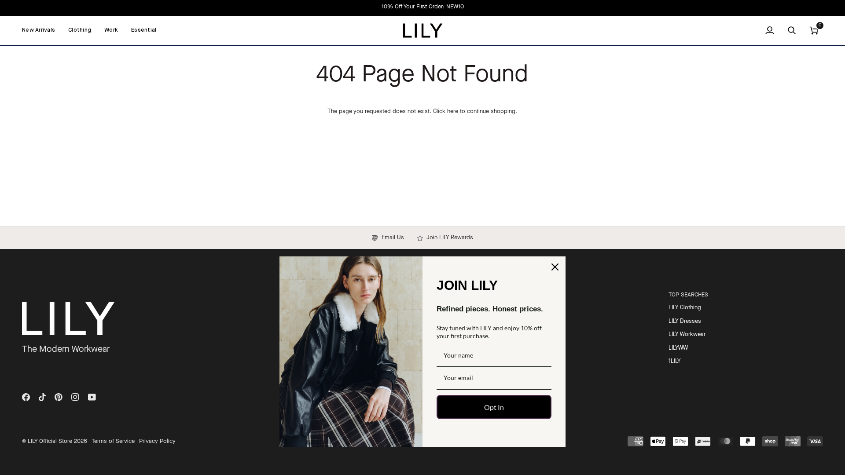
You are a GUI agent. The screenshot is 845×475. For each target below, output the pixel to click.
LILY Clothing (685, 308)
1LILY (674, 361)
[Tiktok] (42, 397)
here (452, 111)
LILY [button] (517, 295)
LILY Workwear (687, 334)
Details (654, 7)
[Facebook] (26, 397)
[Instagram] (75, 397)
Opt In (494, 407)
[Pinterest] (58, 397)
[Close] (555, 267)
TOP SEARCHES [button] (688, 295)
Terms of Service (113, 441)
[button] (80, 30)
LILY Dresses (685, 321)
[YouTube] (92, 397)
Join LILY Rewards (448, 238)
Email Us (391, 238)
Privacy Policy (157, 441)
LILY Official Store (50, 441)
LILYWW (678, 348)
